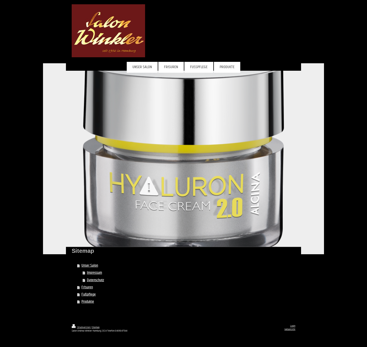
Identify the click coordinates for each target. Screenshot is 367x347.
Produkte (87, 301)
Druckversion (84, 327)
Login (292, 326)
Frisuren (87, 287)
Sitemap (95, 327)
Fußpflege (88, 294)
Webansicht (289, 329)
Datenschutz (95, 280)
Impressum (94, 272)
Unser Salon (89, 265)
